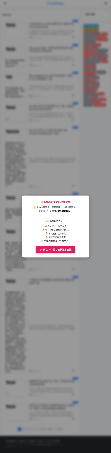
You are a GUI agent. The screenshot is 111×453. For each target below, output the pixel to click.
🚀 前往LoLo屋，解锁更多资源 (55, 249)
